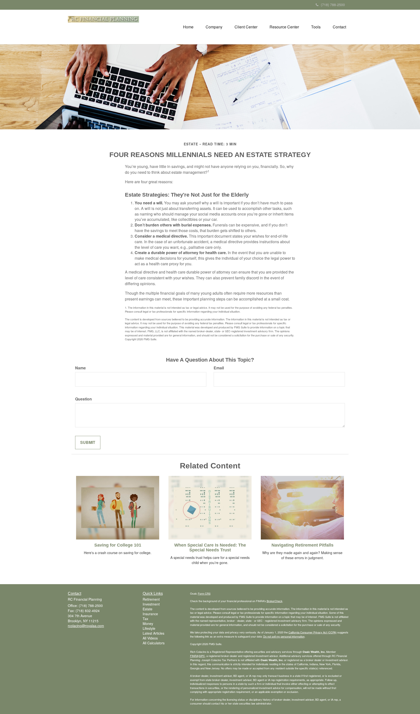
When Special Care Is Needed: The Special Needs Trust (210, 547)
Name (80, 368)
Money (148, 623)
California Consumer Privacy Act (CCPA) (313, 632)
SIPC (202, 656)
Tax (145, 618)
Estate (147, 608)
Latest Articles (153, 633)
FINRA (194, 656)
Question (83, 399)
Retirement (151, 599)
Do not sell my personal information (284, 636)
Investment (151, 604)
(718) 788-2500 (333, 4)
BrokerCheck (274, 601)
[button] (214, 27)
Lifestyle (149, 628)
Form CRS (204, 593)
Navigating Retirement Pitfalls (302, 545)
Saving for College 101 (117, 545)
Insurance (150, 613)
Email (219, 368)
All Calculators (154, 642)
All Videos (150, 638)
